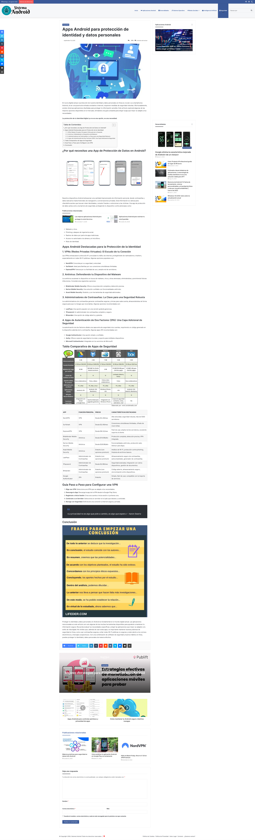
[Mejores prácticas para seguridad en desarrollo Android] (75, 744)
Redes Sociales (193, 10)
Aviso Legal (173, 836)
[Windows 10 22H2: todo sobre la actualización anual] (160, 198)
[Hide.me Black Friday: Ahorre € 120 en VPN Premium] (134, 745)
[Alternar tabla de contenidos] (113, 125)
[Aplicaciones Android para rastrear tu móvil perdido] (112, 219)
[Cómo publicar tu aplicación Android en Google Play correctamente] (105, 744)
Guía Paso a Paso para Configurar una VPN (79, 143)
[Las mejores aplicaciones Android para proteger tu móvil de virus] (67, 219)
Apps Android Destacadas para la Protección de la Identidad (84, 130)
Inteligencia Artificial (210, 10)
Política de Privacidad (162, 836)
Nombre (65, 801)
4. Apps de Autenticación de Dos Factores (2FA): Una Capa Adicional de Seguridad (91, 138)
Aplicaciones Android (149, 10)
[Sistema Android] (16, 10)
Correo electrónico (68, 808)
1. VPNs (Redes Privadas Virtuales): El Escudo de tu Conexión (84, 132)
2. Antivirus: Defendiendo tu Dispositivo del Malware (82, 134)
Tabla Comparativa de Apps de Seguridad (78, 140)
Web (108, 808)
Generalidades (164, 10)
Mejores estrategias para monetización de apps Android (105, 673)
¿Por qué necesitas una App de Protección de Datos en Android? (85, 128)
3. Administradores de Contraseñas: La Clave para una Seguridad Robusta (88, 136)
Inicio (136, 10)
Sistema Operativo (179, 10)
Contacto (180, 836)
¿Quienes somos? (189, 836)
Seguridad (223, 10)
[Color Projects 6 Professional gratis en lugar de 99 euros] (160, 164)
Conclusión (68, 145)
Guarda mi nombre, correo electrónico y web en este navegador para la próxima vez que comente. (95, 816)
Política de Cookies (148, 836)
